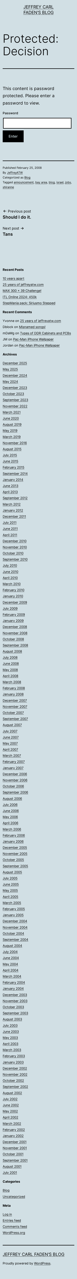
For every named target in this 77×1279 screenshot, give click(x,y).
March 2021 (12, 412)
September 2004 (15, 939)
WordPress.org (14, 1233)
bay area (41, 182)
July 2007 (10, 731)
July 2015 (10, 455)
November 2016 (15, 443)
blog (52, 182)
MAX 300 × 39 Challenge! (22, 291)
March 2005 (12, 903)
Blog (27, 177)
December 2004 (15, 921)
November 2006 (15, 780)
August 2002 (12, 1093)
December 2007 (15, 700)
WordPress (42, 1263)
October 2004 (13, 933)
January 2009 (13, 621)
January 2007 (13, 768)
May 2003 (10, 1038)
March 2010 (12, 584)
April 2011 (10, 535)
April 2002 (10, 1117)
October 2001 (13, 1154)
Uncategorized (14, 1196)
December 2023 (15, 388)
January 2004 (13, 988)
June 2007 (11, 737)
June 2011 (10, 529)
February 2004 (14, 982)
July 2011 (9, 522)
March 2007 (12, 755)
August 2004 (12, 946)
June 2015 (10, 461)
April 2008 (10, 676)
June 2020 (11, 418)
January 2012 (13, 510)
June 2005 (11, 884)
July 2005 (10, 878)
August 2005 (12, 872)
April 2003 (10, 1044)
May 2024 (10, 381)
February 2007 (14, 762)
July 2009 (10, 608)
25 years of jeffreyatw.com (23, 284)
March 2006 (12, 829)
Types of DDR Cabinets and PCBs (45, 333)
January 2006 (13, 841)
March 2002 (12, 1123)
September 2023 (15, 400)
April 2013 (10, 492)
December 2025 (15, 363)
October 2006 (13, 786)
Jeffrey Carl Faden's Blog (33, 1254)
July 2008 (10, 657)
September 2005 (15, 866)
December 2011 (14, 516)
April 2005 (10, 897)
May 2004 (10, 964)
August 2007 (12, 725)
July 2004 (10, 952)
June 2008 (11, 663)
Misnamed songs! (32, 327)
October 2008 (13, 639)
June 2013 (10, 486)
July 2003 (10, 1025)
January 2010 (13, 596)
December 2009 (15, 602)
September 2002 (15, 1087)
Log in (7, 1214)
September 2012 (15, 498)
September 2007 (15, 719)
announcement (24, 182)
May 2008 (10, 670)
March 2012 (12, 504)
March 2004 (12, 976)
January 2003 (13, 1062)
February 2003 (14, 1056)
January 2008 (13, 694)
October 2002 (13, 1080)
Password (10, 113)
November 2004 (15, 927)
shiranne (8, 187)
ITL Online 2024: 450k (20, 297)
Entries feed (12, 1220)
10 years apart (13, 278)
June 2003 (11, 1031)
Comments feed (15, 1226)
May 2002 (10, 1111)
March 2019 (12, 437)
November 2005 (15, 854)
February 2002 (14, 1130)
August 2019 (12, 424)
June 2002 (11, 1105)
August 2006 (12, 798)
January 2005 (13, 915)
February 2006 (14, 835)
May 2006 (10, 817)
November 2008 (15, 633)
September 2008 (15, 645)
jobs (68, 182)
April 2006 (10, 823)
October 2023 (13, 394)
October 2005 (13, 860)
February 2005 (14, 909)
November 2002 (15, 1074)
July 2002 (10, 1099)
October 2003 (13, 1007)
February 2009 (14, 614)
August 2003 (12, 1019)
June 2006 (11, 811)
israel (60, 182)
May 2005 (10, 890)
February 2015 (13, 467)
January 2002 (13, 1136)
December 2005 (15, 847)
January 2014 (13, 480)
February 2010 (13, 590)
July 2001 (10, 1172)
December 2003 (15, 995)
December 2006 (15, 774)
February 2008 (14, 688)
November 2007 (15, 706)
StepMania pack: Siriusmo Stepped (29, 303)
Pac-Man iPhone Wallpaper (33, 339)
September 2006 (15, 792)
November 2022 (15, 406)
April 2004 (10, 970)
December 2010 (15, 541)
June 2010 (10, 572)
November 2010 (15, 547)
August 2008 (12, 651)
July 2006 (10, 805)
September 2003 (15, 1013)
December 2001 (15, 1142)
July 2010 (10, 565)
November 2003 (15, 1001)
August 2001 (12, 1166)
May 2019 (10, 430)
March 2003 (12, 1050)
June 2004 (11, 958)
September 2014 (15, 473)
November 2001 (15, 1148)
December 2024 (15, 375)
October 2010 (13, 553)
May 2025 (10, 369)
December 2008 (15, 627)
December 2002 (15, 1068)
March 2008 (12, 682)
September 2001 (15, 1160)
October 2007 (13, 713)
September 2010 (15, 559)
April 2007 (10, 749)
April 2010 (10, 578)
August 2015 (12, 449)
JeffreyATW (15, 172)
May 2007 (10, 743)
